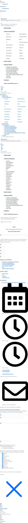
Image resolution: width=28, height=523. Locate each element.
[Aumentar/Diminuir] (0, 521)
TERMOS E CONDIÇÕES (11, 67)
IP (6, 42)
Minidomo (8, 39)
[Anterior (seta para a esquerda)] (0, 522)
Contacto (6, 80)
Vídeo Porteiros (9, 44)
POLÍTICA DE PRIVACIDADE (12, 68)
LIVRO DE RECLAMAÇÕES (12, 73)
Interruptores (9, 47)
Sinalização (21, 58)
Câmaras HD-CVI (23, 36)
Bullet (20, 39)
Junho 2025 (4, 4)
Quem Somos (7, 61)
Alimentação (9, 53)
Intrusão (21, 55)
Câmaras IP (8, 36)
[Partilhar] (3, 521)
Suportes (21, 47)
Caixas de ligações (23, 42)
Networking (8, 55)
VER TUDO (8, 77)
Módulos (21, 53)
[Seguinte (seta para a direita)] (1, 522)
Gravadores (8, 50)
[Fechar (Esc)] (4, 521)
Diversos (8, 34)
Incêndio (8, 58)
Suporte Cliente (8, 64)
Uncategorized (5, 8)
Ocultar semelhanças (8, 447)
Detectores (21, 44)
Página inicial (7, 28)
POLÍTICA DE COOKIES (11, 71)
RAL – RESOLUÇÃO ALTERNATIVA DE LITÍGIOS (14, 132)
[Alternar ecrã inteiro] (1, 521)
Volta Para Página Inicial (14, 231)
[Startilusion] (3, 10)
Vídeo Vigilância (22, 34)
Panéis (20, 50)
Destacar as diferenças (8, 448)
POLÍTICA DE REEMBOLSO (12, 70)
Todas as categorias (9, 31)
